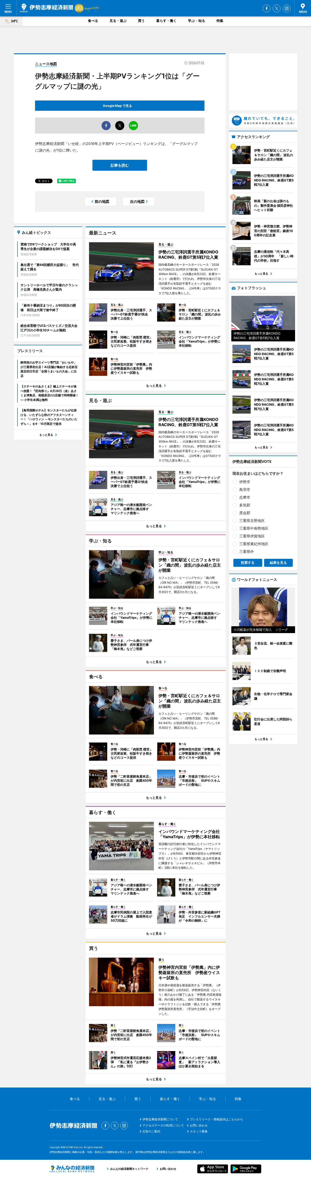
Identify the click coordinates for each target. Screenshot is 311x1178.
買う (141, 20)
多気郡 (244, 505)
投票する (248, 563)
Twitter (276, 8)
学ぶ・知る (196, 20)
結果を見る (278, 563)
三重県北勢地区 (252, 520)
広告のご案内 (151, 1131)
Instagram (287, 8)
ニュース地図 (46, 64)
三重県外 (246, 551)
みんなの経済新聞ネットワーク (72, 1168)
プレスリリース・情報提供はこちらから (216, 1119)
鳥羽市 (244, 489)
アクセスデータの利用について (163, 1125)
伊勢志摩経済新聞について (160, 1119)
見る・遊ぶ (118, 20)
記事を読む (120, 165)
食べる (93, 20)
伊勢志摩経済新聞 (46, 8)
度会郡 (244, 513)
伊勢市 (244, 482)
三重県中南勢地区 (253, 528)
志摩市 (244, 497)
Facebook (266, 8)
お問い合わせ (199, 1125)
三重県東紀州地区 (253, 544)
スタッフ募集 (199, 1131)
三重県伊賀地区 (252, 536)
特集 (220, 20)
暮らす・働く (166, 20)
